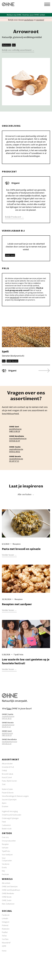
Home (4, 951)
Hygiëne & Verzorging (10, 811)
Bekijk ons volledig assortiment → (18, 50)
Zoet (3, 784)
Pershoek (5, 874)
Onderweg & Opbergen (10, 818)
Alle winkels (6, 883)
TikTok (4, 936)
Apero (4, 803)
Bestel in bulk (6, 828)
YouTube (5, 939)
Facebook (5, 915)
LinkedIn (5, 918)
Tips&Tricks (6, 851)
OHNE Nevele (6, 897)
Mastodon (5, 929)
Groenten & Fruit (8, 767)
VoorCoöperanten (7, 859)
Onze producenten (9, 841)
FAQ (3, 871)
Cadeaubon (6, 825)
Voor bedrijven (7, 854)
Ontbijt (4, 770)
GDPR (4, 946)
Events (4, 867)
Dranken (5, 806)
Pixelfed (4, 932)
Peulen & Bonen (8, 792)
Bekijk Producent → (14, 217)
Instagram (5, 922)
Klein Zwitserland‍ (8, 904)
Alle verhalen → (26, 494)
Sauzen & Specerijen (9, 799)
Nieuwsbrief (6, 943)
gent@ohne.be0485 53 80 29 (15, 430)
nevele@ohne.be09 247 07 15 (16, 460)
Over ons (5, 837)
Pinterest (5, 925)
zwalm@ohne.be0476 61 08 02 (16, 450)
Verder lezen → (9, 555)
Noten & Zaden (7, 789)
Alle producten (7, 763)
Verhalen (5, 848)
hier (9, 708)
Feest (4, 822)
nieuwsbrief (14, 297)
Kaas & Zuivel (7, 777)
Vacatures (5, 864)
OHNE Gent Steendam (10, 886)
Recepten (5, 844)
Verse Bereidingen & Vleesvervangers (15, 796)
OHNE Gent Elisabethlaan (11, 890)
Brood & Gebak (7, 774)
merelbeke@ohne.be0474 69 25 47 (17, 439)
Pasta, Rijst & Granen (9, 781)
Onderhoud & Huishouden (11, 815)
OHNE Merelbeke (8, 893)
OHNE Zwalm (6, 900)
